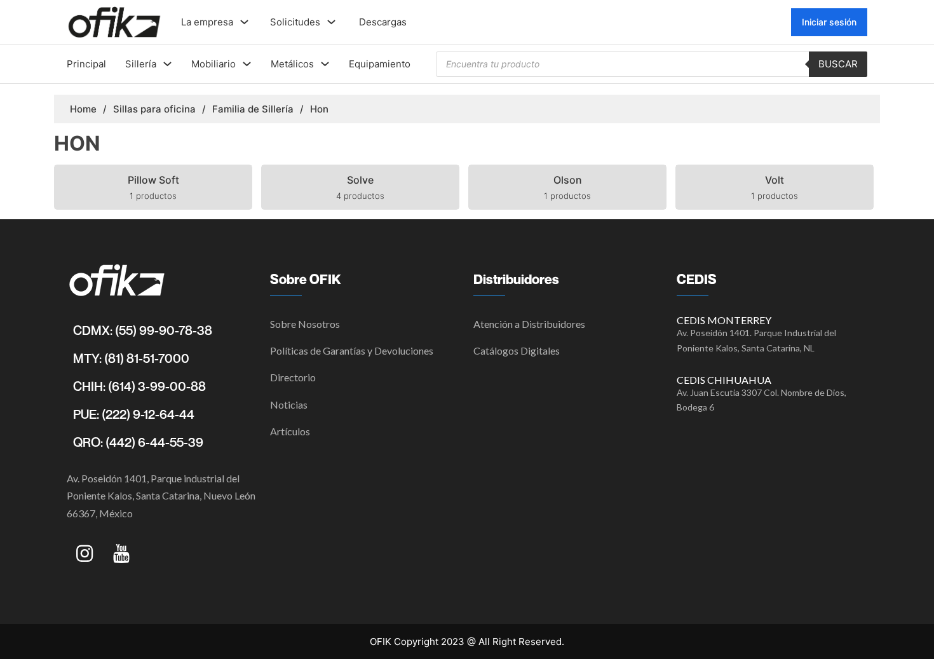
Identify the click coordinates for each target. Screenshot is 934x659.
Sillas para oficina (154, 109)
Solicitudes (295, 22)
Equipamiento (379, 64)
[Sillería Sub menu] (167, 64)
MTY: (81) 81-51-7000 (131, 358)
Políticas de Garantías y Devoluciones (351, 350)
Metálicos (292, 64)
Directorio (293, 377)
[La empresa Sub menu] (244, 22)
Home (83, 109)
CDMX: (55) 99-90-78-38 (142, 330)
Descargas (383, 22)
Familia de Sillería (253, 109)
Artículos (290, 431)
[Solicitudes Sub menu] (331, 22)
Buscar (838, 64)
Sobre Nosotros (305, 324)
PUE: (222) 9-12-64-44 (133, 414)
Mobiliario (213, 64)
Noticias (289, 404)
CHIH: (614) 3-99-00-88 (139, 386)
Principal (86, 64)
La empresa (207, 22)
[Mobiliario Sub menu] (247, 64)
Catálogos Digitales (516, 350)
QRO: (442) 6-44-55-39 (138, 442)
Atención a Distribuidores (529, 324)
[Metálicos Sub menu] (325, 64)
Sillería (140, 64)
